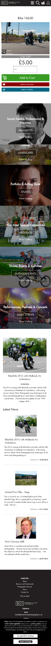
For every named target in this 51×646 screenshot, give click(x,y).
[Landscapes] (25, 154)
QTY (15, 69)
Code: (23, 56)
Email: (26, 612)
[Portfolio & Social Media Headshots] (25, 123)
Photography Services (24, 587)
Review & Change (25, 642)
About (25, 581)
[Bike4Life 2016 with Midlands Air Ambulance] (24, 371)
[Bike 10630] (3, 51)
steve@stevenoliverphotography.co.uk (28, 614)
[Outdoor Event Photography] (25, 267)
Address (26, 618)
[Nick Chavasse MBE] (26, 538)
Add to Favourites (27, 84)
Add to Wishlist (27, 89)
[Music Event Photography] (25, 308)
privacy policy (36, 624)
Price (20, 59)
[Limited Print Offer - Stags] (26, 489)
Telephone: (25, 608)
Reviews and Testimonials (24, 584)
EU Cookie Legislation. (13, 624)
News (25, 589)
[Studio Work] (25, 185)
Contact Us (24, 592)
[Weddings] (25, 226)
